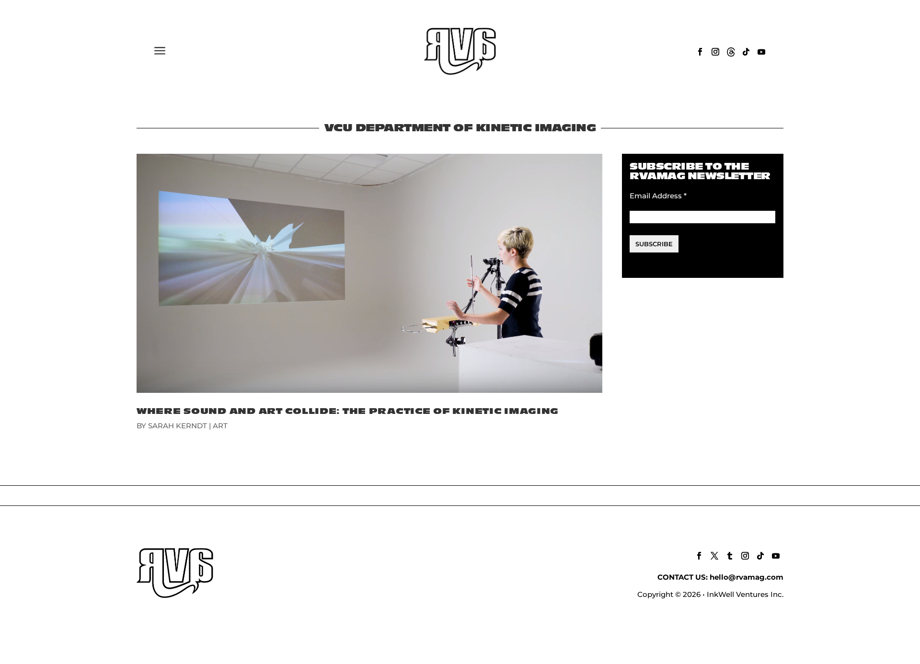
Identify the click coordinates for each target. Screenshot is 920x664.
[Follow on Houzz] (730, 51)
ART (220, 425)
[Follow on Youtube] (761, 51)
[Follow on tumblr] (729, 555)
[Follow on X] (714, 555)
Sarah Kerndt (177, 425)
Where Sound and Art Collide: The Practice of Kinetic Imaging (348, 411)
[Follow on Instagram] (715, 51)
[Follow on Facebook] (700, 51)
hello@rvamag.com (746, 577)
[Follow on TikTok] (746, 51)
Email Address (658, 195)
